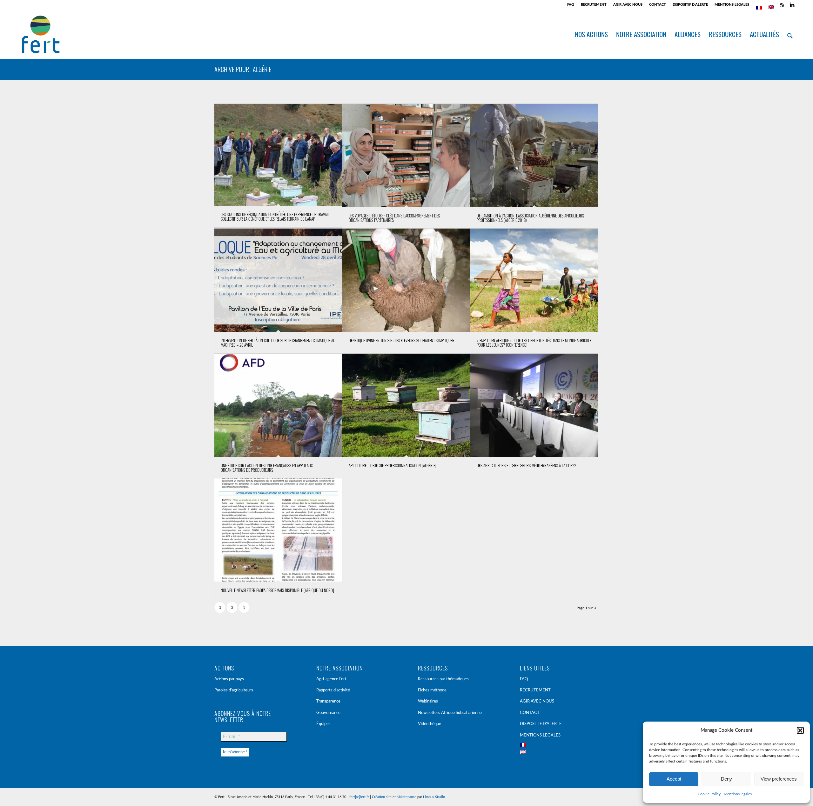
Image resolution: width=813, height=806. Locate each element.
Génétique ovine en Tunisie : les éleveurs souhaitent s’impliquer (401, 340)
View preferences (779, 779)
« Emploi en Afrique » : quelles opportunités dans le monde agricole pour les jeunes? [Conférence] (534, 342)
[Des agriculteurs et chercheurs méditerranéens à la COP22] (534, 405)
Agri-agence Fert (331, 679)
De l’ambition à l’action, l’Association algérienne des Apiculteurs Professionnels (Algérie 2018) (530, 217)
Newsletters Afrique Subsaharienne (450, 713)
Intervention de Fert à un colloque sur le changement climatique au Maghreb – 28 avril (278, 342)
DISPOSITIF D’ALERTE (690, 4)
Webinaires (428, 701)
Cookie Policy (709, 794)
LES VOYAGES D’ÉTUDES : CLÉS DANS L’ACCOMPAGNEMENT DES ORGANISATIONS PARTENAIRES (394, 217)
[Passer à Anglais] (771, 7)
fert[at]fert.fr (359, 797)
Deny (726, 779)
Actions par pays (229, 679)
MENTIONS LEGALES (732, 4)
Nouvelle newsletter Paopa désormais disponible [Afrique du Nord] (277, 590)
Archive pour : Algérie (242, 69)
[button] (800, 730)
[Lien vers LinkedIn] (792, 5)
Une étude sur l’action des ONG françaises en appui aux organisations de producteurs (267, 467)
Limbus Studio (434, 797)
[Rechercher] (789, 34)
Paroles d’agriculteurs (233, 690)
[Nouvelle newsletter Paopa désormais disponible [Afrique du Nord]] (278, 530)
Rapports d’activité (333, 690)
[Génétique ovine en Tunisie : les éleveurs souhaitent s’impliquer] (406, 280)
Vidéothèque (429, 724)
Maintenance (406, 797)
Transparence (328, 701)
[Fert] (40, 34)
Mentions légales (738, 794)
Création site (382, 797)
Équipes (323, 724)
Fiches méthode (432, 690)
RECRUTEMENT (594, 4)
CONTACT (657, 4)
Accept (674, 779)
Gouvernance (328, 713)
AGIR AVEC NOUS (627, 4)
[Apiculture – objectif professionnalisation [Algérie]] (406, 405)
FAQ (570, 4)
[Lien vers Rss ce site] (782, 5)
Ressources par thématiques (443, 679)
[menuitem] (571, 4)
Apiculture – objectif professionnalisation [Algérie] (392, 465)
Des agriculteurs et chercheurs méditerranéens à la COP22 (526, 465)
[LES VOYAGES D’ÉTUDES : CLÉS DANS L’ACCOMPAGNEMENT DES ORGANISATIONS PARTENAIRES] (406, 155)
